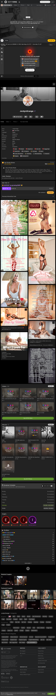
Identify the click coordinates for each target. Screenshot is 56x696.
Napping (16, 156)
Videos (16, 5)
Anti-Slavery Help (41, 663)
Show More (27, 563)
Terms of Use (40, 653)
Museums (47, 153)
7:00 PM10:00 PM (48, 505)
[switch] (51, 486)
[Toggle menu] (2, 2)
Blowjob (22, 148)
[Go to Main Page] (10, 2)
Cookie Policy (10, 694)
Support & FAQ (41, 669)
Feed (28, 5)
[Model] (54, 84)
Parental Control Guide (42, 660)
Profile (2, 121)
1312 (5, 441)
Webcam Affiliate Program (25, 674)
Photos (23, 5)
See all (50, 386)
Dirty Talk (38, 148)
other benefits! (32, 67)
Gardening (29, 153)
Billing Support (41, 672)
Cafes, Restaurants (19, 153)
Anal (16, 148)
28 (43, 458)
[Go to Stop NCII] (5, 681)
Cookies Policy (41, 658)
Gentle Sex (17, 151)
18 (4, 458)
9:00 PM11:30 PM (48, 508)
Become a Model (23, 669)
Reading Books (25, 156)
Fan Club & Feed (24, 121)
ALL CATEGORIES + (32, 642)
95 (4, 475)
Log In (52, 1)
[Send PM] (42, 117)
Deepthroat (30, 148)
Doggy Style (46, 148)
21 (30, 458)
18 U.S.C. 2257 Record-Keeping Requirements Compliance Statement (14, 687)
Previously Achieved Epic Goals (9, 196)
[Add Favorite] (2, 40)
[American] (9, 616)
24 (17, 458)
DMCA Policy (40, 655)
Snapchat (23, 653)
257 (44, 441)
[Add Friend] (37, 117)
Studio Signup (23, 672)
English (4, 652)
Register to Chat (29, 70)
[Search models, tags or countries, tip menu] (54, 5)
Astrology (35, 151)
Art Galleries (26, 151)
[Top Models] (19, 2)
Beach (41, 151)
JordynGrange (5, 613)
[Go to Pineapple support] (11, 677)
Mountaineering (38, 153)
